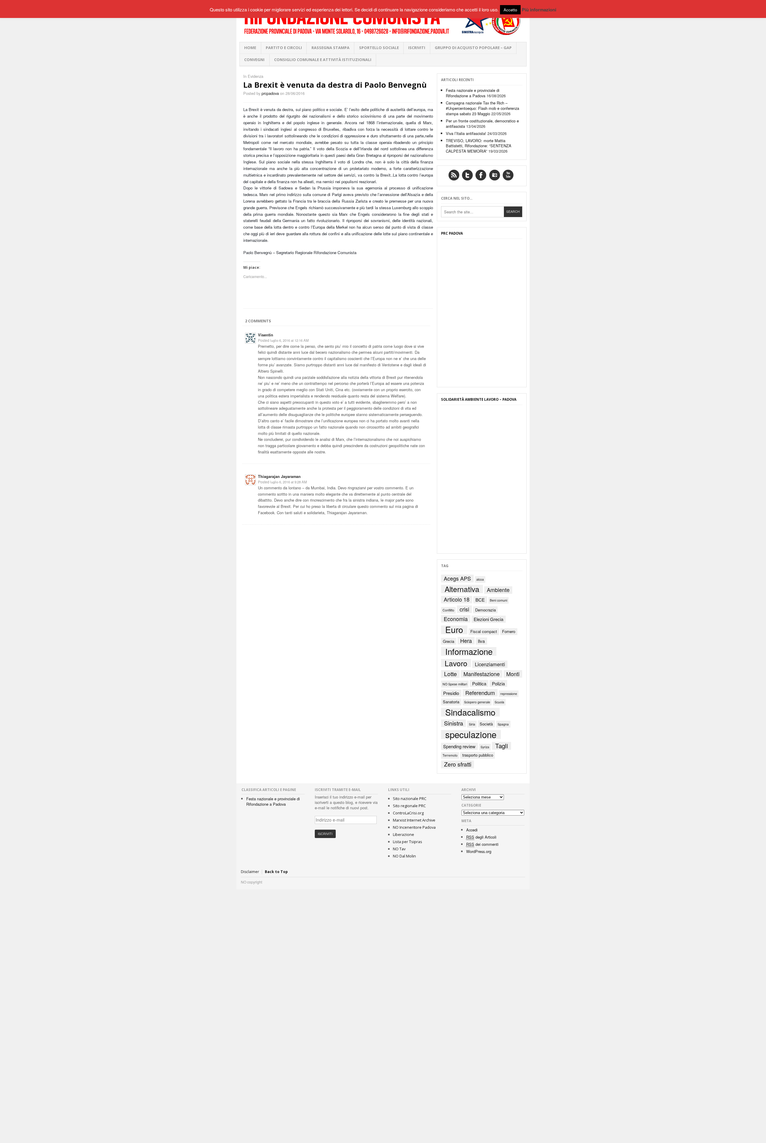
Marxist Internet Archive (414, 820)
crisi (464, 609)
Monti (512, 674)
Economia (456, 619)
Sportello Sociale (379, 47)
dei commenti (482, 844)
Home (250, 47)
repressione (508, 693)
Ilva (481, 641)
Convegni (254, 59)
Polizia (498, 683)
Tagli (501, 746)
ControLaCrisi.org (408, 813)
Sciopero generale (477, 702)
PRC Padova (452, 233)
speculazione (470, 734)
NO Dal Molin (404, 856)
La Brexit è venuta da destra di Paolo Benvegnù (335, 85)
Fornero (508, 631)
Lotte (450, 674)
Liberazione (403, 834)
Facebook (480, 175)
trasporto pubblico (477, 755)
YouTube (508, 175)
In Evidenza (253, 76)
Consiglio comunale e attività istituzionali (322, 59)
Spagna (503, 724)
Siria (472, 724)
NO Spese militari (455, 684)
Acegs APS (457, 578)
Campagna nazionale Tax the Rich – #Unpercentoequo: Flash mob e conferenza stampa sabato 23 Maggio (482, 108)
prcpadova (270, 93)
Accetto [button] (510, 10)
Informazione (469, 651)
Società (486, 724)
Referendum (480, 692)
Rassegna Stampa (330, 47)
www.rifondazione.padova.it (383, 21)
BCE (480, 599)
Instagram (494, 175)
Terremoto (450, 755)
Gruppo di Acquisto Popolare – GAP (473, 47)
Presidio (451, 693)
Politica (479, 683)
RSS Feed (454, 175)
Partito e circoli (284, 47)
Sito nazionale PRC (409, 798)
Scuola (499, 702)
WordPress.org (478, 851)
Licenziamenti (490, 664)
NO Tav (399, 848)
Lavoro (456, 663)
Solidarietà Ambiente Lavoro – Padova (478, 399)
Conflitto (448, 610)
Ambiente (498, 590)
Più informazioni (539, 9)
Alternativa (462, 589)
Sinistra (453, 723)
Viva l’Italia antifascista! (466, 133)
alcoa (480, 579)
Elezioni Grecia (488, 619)
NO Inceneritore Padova (414, 827)
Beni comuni (498, 600)
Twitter (467, 175)
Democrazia (485, 610)
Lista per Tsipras (407, 841)
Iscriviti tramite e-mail (338, 789)
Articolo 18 (456, 599)
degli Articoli (481, 837)
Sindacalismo (470, 712)
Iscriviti (416, 47)
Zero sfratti (457, 764)
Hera (466, 640)
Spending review (459, 746)
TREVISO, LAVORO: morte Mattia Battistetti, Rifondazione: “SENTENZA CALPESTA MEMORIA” (478, 146)
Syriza (485, 747)
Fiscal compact (483, 631)
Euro (454, 630)
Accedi (472, 830)
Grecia (448, 641)
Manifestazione (481, 674)
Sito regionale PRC (409, 805)
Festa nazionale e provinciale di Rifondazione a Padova (472, 92)
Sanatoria (451, 702)
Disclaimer (250, 871)
